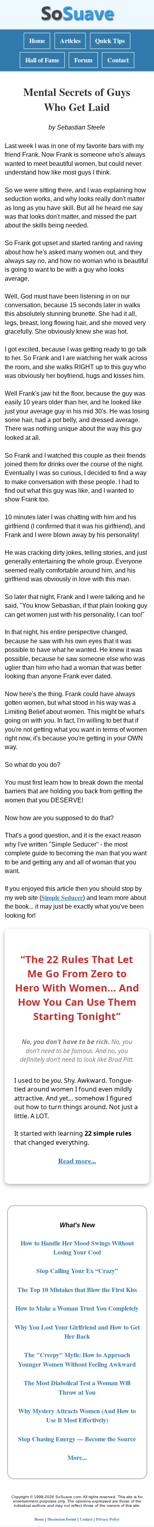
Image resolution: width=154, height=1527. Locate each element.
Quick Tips (110, 40)
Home (37, 40)
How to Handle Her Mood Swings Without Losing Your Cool (77, 1247)
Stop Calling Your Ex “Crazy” (77, 1270)
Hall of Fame (42, 59)
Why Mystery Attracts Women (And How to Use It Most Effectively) (77, 1415)
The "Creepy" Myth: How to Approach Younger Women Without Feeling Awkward (77, 1359)
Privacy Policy (108, 1519)
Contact (118, 59)
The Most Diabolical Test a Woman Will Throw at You (77, 1387)
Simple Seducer (62, 897)
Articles (70, 40)
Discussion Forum (61, 1519)
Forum (83, 59)
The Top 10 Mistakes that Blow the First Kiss (77, 1289)
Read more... (77, 1160)
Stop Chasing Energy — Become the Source (77, 1438)
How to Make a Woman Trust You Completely (77, 1308)
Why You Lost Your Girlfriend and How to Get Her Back (77, 1331)
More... (77, 1457)
